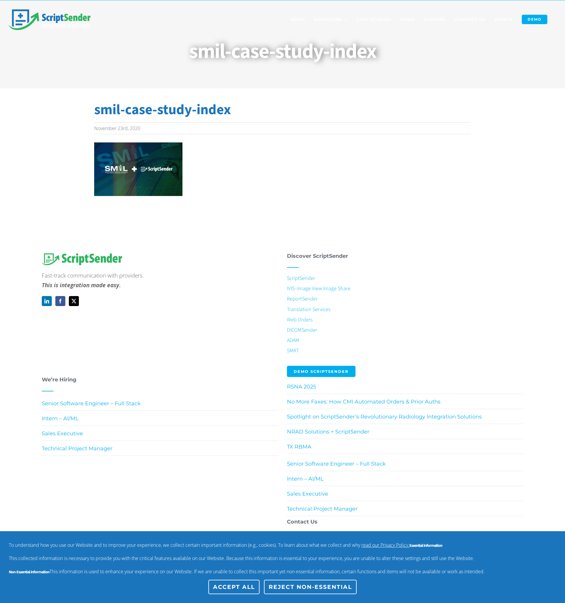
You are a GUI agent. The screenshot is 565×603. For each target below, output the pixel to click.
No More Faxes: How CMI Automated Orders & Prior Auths (364, 401)
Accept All (234, 587)
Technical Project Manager (77, 448)
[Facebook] (60, 301)
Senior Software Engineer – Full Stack (91, 403)
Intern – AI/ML (60, 418)
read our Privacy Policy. (385, 545)
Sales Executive (62, 433)
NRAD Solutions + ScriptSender (328, 431)
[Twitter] (74, 301)
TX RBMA (299, 446)
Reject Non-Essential (310, 587)
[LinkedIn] (47, 301)
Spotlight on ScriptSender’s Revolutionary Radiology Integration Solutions (384, 416)
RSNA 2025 (301, 386)
